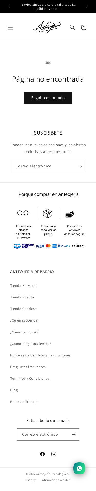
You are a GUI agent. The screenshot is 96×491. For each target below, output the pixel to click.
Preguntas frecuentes (28, 366)
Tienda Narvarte (23, 285)
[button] (10, 27)
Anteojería (43, 474)
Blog (14, 390)
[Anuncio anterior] (9, 6)
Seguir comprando (48, 97)
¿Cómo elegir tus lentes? (30, 343)
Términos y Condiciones (29, 378)
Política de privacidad (55, 480)
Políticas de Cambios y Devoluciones (40, 355)
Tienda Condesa (23, 308)
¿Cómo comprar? (24, 332)
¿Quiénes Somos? (24, 320)
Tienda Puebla (22, 297)
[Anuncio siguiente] (86, 6)
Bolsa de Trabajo (24, 401)
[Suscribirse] (80, 166)
